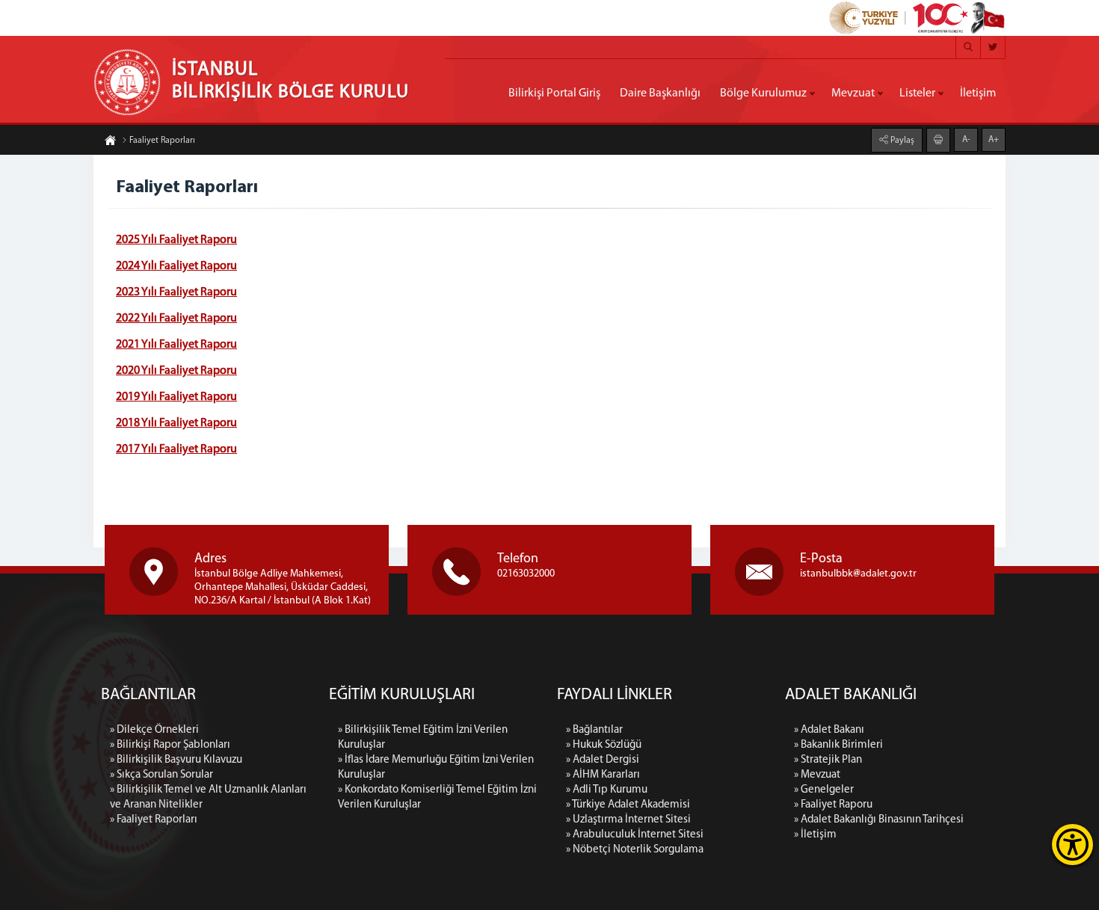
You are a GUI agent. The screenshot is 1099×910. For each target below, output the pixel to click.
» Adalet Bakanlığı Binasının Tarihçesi (879, 820)
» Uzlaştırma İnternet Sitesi (628, 820)
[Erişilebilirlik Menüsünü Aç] (1072, 844)
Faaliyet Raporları (162, 140)
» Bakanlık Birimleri (838, 745)
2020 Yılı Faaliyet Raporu (176, 371)
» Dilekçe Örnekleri (154, 730)
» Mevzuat (817, 775)
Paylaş (901, 140)
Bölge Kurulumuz (763, 93)
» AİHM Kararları (603, 775)
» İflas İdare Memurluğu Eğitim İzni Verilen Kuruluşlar (436, 767)
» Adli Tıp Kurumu (606, 790)
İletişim (978, 93)
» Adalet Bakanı (829, 730)
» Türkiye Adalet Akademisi (628, 805)
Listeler (917, 93)
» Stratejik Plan (828, 760)
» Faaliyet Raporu (833, 805)
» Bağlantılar (594, 730)
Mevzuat (853, 93)
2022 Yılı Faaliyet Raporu (176, 319)
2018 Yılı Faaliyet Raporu (176, 423)
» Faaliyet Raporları (153, 820)
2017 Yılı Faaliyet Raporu (176, 449)
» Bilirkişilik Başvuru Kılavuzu (176, 760)
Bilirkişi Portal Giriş (554, 93)
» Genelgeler (824, 790)
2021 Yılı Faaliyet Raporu (176, 345)
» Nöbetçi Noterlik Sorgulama (635, 849)
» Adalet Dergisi (602, 760)
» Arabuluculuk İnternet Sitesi (635, 834)
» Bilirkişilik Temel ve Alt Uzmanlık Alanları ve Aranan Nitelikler (208, 797)
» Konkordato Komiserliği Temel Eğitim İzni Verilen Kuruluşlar (437, 797)
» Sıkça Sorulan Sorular (161, 775)
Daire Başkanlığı (660, 93)
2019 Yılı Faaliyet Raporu (176, 397)
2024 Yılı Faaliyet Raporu (176, 266)
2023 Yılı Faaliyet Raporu (176, 292)
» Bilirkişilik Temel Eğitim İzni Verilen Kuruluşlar (423, 738)
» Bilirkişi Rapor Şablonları (170, 745)
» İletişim (815, 834)
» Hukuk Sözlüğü (603, 745)
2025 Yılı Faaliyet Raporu (176, 240)
